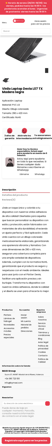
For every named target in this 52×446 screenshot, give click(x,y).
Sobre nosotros (42, 318)
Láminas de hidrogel (9, 320)
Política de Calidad (43, 360)
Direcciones (26, 331)
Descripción (9, 189)
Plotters (7, 315)
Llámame (24, 174)
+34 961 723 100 (12, 378)
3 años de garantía (9, 137)
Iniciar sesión (24, 316)
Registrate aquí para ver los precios (26, 440)
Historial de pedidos (26, 326)
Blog (40, 338)
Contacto (43, 355)
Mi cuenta (26, 321)
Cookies (42, 352)
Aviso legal (43, 342)
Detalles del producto (15, 195)
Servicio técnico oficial (42, 326)
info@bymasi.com (13, 382)
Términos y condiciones (44, 334)
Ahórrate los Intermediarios (24, 137)
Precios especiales (9, 336)
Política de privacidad (43, 347)
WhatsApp (39, 174)
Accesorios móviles (9, 329)
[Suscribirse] (47, 403)
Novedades (9, 324)
